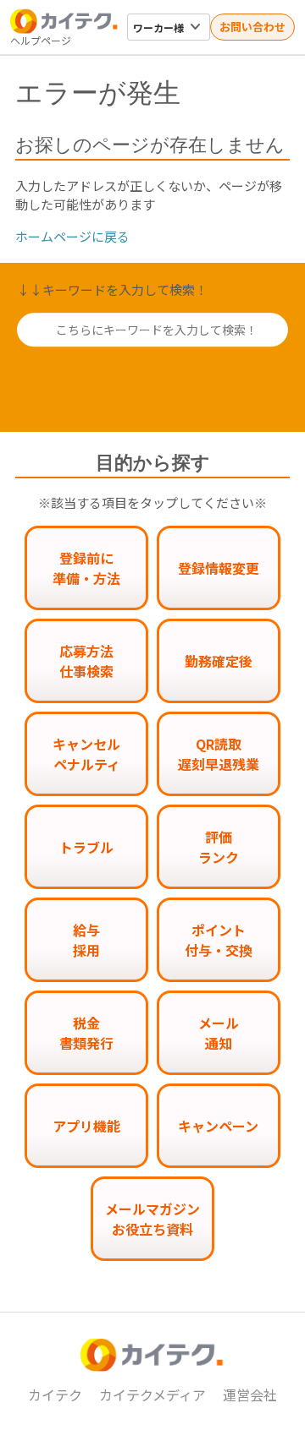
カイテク (55, 1394)
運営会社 (250, 1394)
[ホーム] (64, 21)
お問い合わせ (252, 27)
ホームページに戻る (72, 236)
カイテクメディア (152, 1394)
